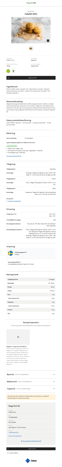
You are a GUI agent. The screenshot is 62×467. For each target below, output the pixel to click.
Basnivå (18, 374)
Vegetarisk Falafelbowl (14, 201)
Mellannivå (19, 381)
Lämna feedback (14, 453)
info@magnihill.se (14, 432)
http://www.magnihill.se (15, 436)
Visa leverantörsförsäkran (13, 156)
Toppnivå (18, 388)
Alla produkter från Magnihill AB (32, 441)
